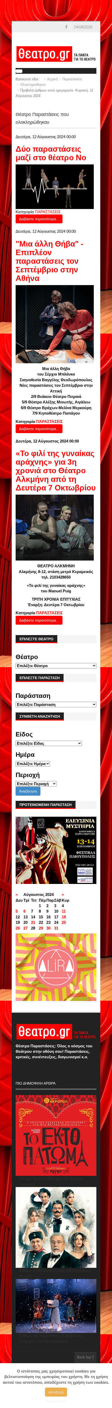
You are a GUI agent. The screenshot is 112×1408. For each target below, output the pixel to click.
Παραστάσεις (72, 79)
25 (64, 922)
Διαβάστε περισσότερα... (39, 219)
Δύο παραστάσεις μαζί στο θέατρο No (51, 153)
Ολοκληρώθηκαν (33, 85)
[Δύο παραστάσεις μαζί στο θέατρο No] (55, 186)
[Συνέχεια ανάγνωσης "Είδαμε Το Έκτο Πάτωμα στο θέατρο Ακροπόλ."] (56, 1135)
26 (18, 928)
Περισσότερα (56, 1401)
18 (64, 917)
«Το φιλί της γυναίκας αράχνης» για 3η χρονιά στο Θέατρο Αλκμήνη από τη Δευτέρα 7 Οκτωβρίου (56, 470)
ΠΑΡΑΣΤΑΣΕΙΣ (48, 212)
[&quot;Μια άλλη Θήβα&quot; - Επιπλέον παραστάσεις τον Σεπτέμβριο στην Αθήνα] (55, 324)
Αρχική (52, 79)
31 (56, 928)
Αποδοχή (56, 1392)
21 (33, 922)
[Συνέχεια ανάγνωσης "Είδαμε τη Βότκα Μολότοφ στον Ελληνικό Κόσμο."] (56, 1227)
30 (48, 928)
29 (41, 928)
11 (64, 911)
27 (25, 928)
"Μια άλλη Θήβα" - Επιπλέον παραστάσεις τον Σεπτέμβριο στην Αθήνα (49, 260)
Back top (84, 1358)
